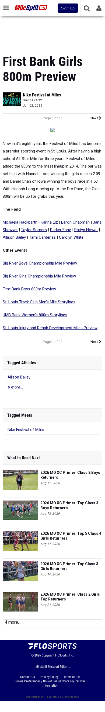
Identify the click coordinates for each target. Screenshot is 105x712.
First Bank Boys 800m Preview (29, 289)
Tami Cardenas (42, 237)
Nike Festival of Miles (42, 95)
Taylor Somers (34, 229)
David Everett (33, 100)
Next (94, 118)
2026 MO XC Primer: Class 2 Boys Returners (70, 475)
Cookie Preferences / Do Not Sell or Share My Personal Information (50, 683)
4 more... (12, 622)
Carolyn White (71, 237)
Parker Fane (60, 229)
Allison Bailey (14, 237)
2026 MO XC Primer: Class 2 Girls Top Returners (70, 596)
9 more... (15, 387)
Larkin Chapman (75, 222)
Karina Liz (49, 222)
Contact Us (27, 677)
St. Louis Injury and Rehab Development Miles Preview (50, 327)
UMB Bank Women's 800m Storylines (35, 314)
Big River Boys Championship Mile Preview (40, 263)
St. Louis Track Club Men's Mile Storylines (39, 302)
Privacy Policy (49, 677)
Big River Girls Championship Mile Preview (39, 276)
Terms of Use (72, 677)
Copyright (48, 655)
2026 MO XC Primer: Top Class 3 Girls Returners (69, 566)
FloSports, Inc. (64, 655)
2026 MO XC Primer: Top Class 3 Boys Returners (69, 505)
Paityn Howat (86, 229)
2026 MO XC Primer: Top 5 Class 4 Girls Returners (70, 535)
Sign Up (68, 8)
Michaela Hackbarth (20, 222)
